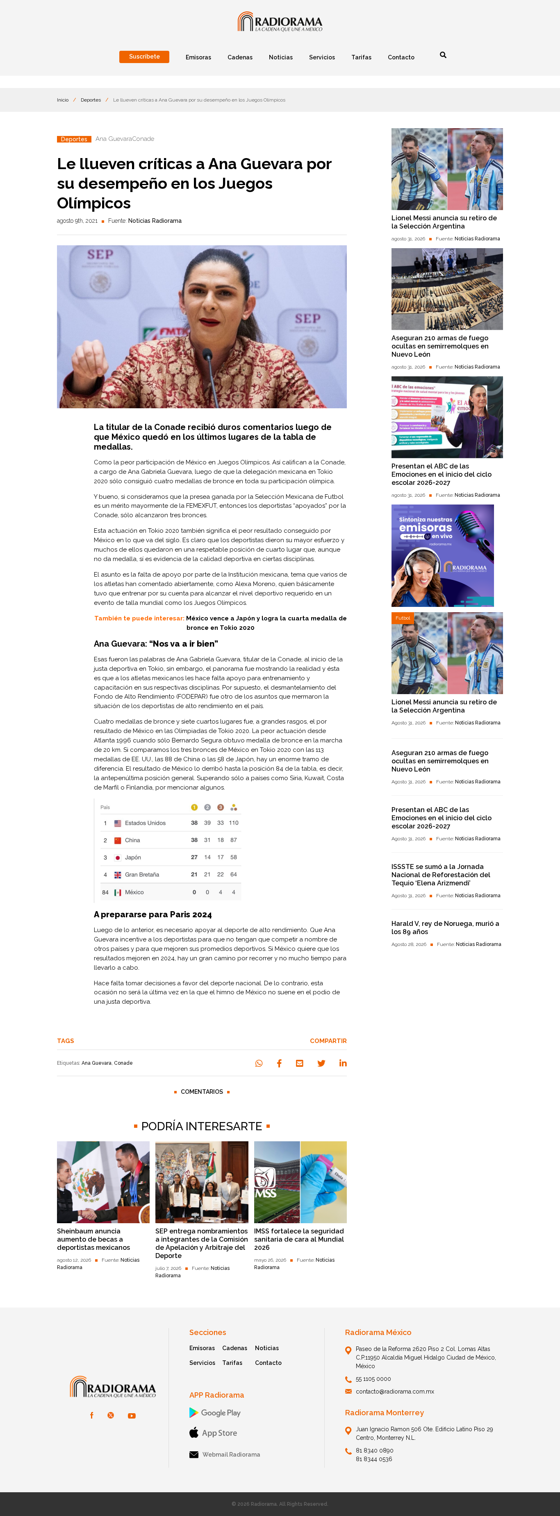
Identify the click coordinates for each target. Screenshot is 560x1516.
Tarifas (232, 1363)
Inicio (62, 100)
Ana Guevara (97, 1063)
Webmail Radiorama (231, 1454)
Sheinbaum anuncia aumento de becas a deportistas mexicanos (93, 1239)
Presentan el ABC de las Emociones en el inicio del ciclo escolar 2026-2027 (442, 474)
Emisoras (202, 1348)
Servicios (202, 1363)
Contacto (268, 1363)
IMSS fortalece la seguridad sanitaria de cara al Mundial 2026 (299, 1239)
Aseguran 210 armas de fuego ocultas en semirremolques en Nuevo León (440, 346)
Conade (332, 462)
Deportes (91, 100)
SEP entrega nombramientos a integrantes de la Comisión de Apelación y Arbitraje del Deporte (201, 1243)
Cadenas (234, 1348)
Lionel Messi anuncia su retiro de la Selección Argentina (444, 222)
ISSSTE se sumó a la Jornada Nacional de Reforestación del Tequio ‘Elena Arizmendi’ (441, 875)
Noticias (267, 1348)
